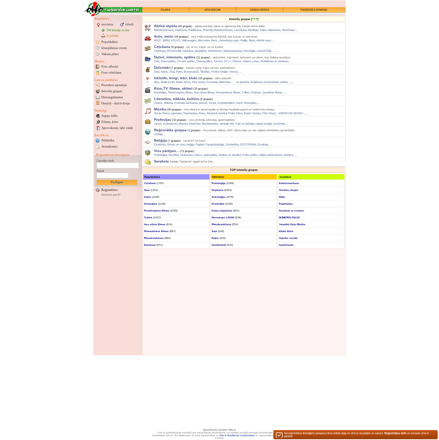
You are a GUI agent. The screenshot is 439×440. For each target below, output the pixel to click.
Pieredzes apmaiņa (114, 85)
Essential (211, 82)
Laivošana (240, 29)
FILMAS (165, 9)
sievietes (107, 24)
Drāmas (256, 92)
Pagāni (200, 144)
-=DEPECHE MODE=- (290, 113)
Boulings (253, 29)
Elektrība (194, 123)
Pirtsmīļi (207, 29)
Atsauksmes (109, 146)
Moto (252, 40)
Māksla (168, 102)
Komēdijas (160, 92)
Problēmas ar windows (275, 61)
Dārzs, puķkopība (206, 154)
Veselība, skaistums (180, 154)
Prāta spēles (250, 154)
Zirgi (172, 71)
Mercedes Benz (208, 40)
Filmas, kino (109, 122)
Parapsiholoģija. (215, 144)
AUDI (157, 40)
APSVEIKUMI (213, 9)
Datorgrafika (204, 61)
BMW (166, 40)
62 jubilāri (112, 36)
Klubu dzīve (183, 82)
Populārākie (109, 42)
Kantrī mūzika (252, 113)
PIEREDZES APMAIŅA (314, 9)
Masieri (183, 123)
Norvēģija (249, 50)
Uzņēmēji (279, 123)
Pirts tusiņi (198, 82)
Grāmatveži (170, 123)
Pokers (236, 61)
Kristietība (232, 144)
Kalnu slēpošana (270, 29)
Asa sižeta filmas (204, 92)
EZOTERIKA (248, 144)
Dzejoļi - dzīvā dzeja (115, 103)
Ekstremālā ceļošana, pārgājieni (186, 50)
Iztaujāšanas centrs (114, 48)
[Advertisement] (118, 277)
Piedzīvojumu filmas (180, 92)
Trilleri (245, 92)
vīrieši (129, 24)
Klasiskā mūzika (217, 113)
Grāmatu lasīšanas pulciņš (190, 102)
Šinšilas (205, 71)
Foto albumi (109, 66)
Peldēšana (194, 29)
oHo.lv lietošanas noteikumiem (237, 435)
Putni (179, 71)
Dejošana (181, 29)
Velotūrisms (215, 50)
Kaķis (164, 71)
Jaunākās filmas (272, 92)
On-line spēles (186, 61)
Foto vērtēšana (111, 72)
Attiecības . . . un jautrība (234, 82)
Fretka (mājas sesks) (224, 71)
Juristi (157, 123)
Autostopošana (232, 50)
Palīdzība (107, 140)
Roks (202, 113)
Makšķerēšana (223, 29)
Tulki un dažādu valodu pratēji (253, 123)
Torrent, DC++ (222, 61)
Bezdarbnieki (210, 123)
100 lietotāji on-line (118, 30)
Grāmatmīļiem (226, 102)
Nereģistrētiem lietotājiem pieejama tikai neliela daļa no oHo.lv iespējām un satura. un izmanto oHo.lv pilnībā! (356, 435)
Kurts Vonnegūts (246, 102)
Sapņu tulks (109, 116)
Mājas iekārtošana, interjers (276, 154)
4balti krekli (168, 82)
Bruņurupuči (191, 71)
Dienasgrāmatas (112, 97)
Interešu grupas (111, 91)
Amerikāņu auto (229, 40)
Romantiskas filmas (228, 92)
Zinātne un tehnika (229, 154)
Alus (156, 82)
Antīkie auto (263, 40)
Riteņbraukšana (164, 29)
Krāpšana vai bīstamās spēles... (270, 82)
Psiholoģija (160, 154)
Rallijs (243, 40)
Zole (156, 61)
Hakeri (247, 61)
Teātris (158, 102)
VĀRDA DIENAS (259, 9)
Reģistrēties (109, 190)
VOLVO (175, 40)
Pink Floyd (268, 113)
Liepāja (158, 134)
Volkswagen (189, 40)
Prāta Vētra (235, 113)
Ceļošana (160, 50)
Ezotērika (160, 144)
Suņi (156, 71)
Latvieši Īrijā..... (266, 50)
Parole (100, 171)
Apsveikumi (117, 128)
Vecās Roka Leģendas (168, 113)
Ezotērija (262, 144)
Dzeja (212, 102)
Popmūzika (190, 113)
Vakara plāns (110, 54)
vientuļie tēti (226, 123)
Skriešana (288, 29)
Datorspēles (168, 61)
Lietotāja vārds (105, 160)
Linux (256, 61)
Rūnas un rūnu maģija (180, 144)
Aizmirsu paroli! (111, 194)
